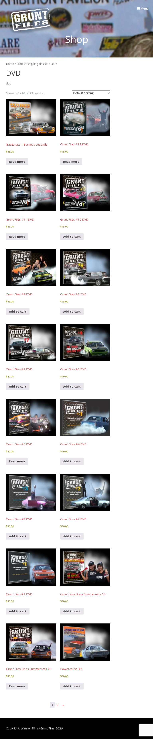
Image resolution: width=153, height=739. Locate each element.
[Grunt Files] (31, 34)
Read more (17, 161)
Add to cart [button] (72, 236)
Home (10, 64)
